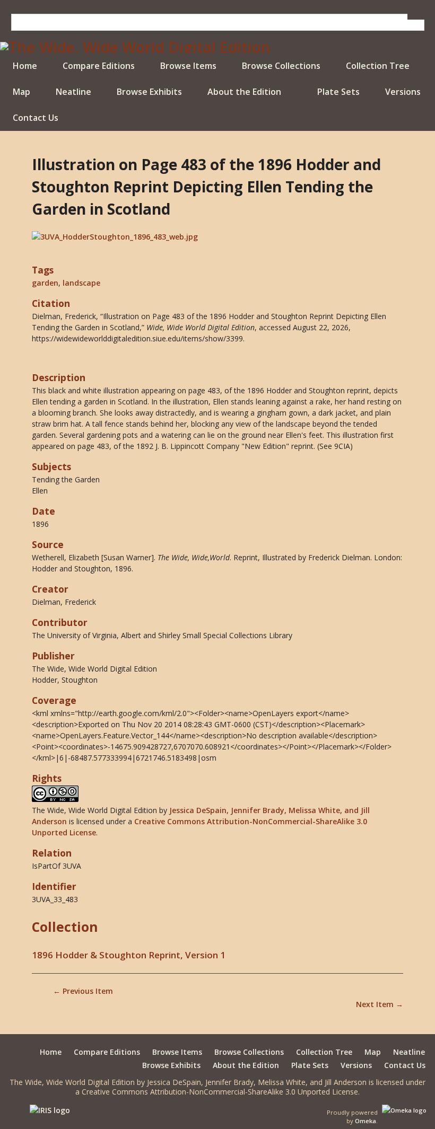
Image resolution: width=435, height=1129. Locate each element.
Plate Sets (338, 92)
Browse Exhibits (149, 92)
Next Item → (379, 1004)
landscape (81, 283)
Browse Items (188, 66)
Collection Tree (378, 66)
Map (21, 92)
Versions (403, 92)
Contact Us (35, 118)
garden (45, 283)
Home (25, 66)
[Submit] (415, 17)
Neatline (73, 92)
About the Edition (244, 92)
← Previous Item (83, 991)
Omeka (365, 1121)
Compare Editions (99, 66)
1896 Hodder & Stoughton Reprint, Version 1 (128, 955)
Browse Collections (281, 66)
